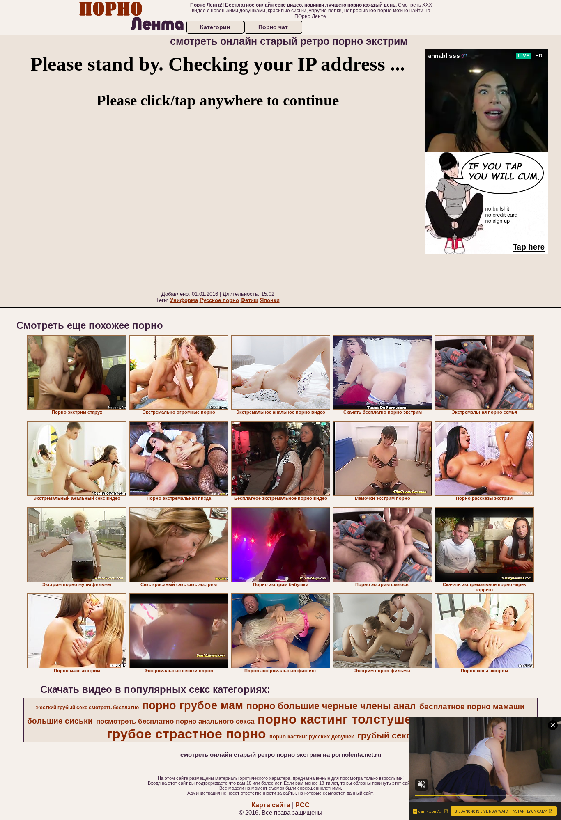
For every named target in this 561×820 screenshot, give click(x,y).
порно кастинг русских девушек (311, 736)
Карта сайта (270, 805)
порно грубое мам (192, 705)
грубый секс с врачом (405, 735)
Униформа (184, 300)
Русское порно (219, 300)
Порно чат (273, 27)
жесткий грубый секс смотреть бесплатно (87, 707)
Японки (270, 300)
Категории (215, 27)
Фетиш (249, 300)
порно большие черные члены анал (331, 706)
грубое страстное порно (186, 733)
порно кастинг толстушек (338, 719)
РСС (302, 805)
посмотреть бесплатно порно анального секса (175, 721)
